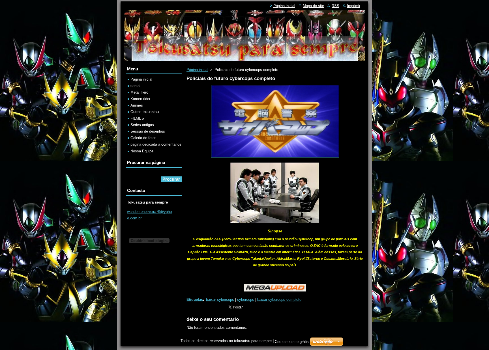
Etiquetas (194, 299)
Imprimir (353, 6)
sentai (135, 86)
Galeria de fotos (143, 138)
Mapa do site (313, 6)
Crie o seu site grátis (292, 342)
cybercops (245, 299)
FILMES (137, 118)
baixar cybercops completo (279, 299)
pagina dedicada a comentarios (155, 144)
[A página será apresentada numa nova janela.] (275, 157)
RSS (335, 6)
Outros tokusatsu (144, 112)
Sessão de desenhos (147, 131)
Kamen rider (140, 99)
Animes (136, 105)
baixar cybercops (220, 299)
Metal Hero (139, 92)
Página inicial (197, 70)
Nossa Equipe (141, 151)
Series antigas (142, 125)
